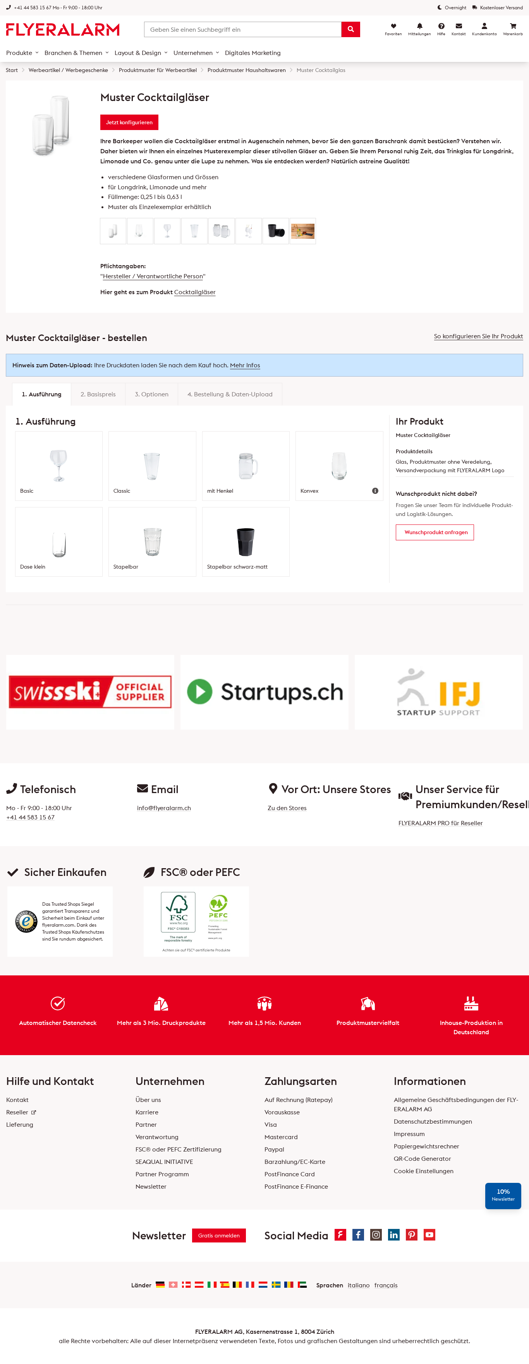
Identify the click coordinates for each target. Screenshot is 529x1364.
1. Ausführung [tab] (42, 394)
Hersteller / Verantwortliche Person (153, 276)
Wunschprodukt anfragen (436, 532)
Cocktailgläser (195, 292)
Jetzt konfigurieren (129, 122)
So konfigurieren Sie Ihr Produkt (478, 336)
